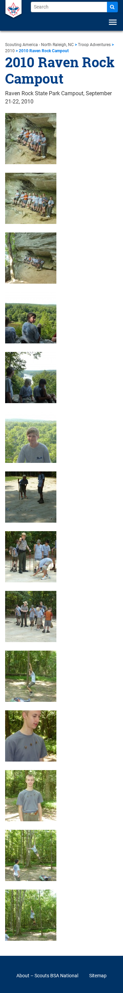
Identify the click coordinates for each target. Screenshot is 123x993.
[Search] (112, 7)
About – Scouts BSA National (47, 975)
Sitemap (98, 975)
